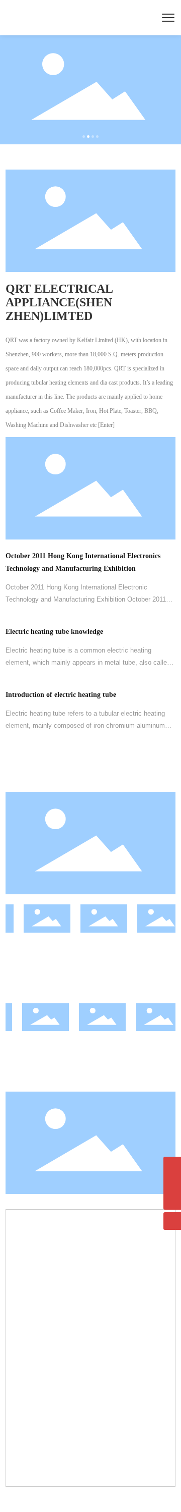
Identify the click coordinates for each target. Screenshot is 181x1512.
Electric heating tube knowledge (54, 631)
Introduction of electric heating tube (61, 694)
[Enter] (106, 424)
